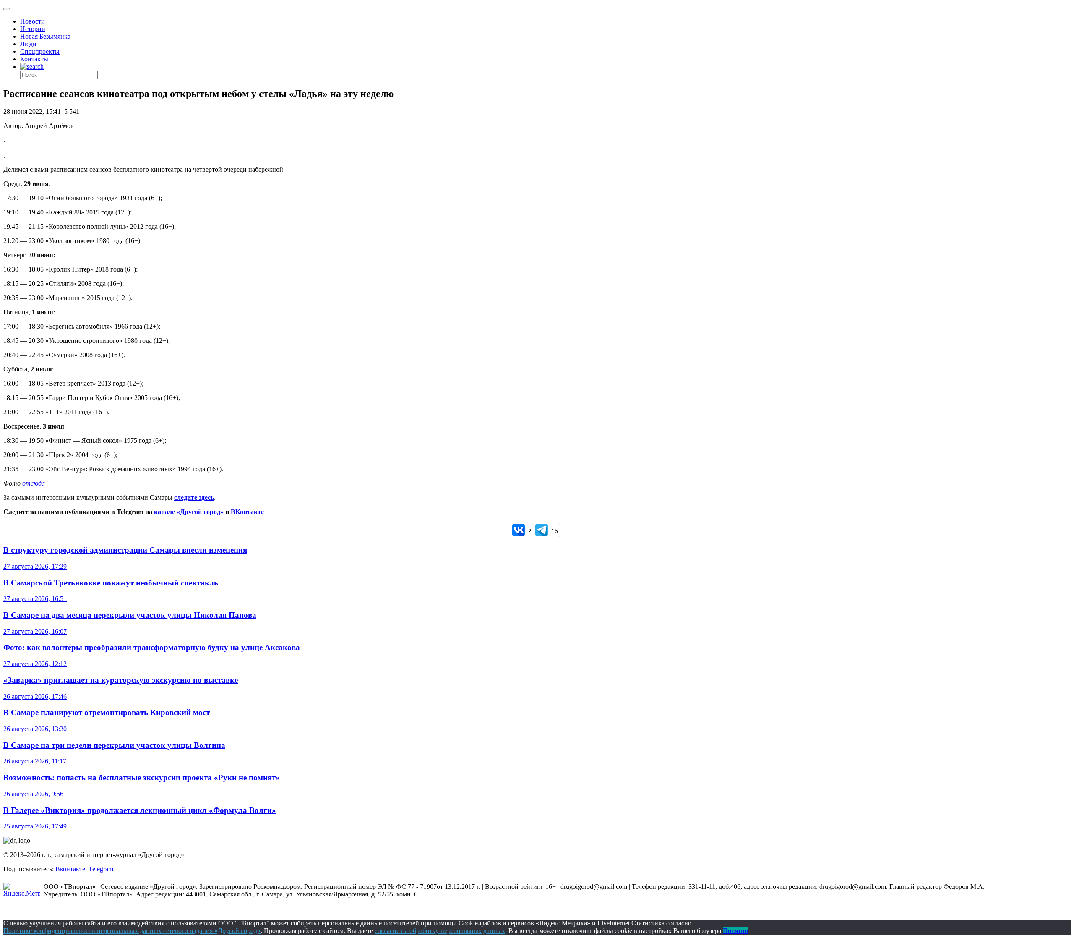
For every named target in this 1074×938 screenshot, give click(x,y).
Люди (28, 43)
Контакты (34, 59)
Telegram (101, 869)
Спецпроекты (40, 51)
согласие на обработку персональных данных (440, 930)
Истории (32, 28)
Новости (32, 21)
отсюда (33, 483)
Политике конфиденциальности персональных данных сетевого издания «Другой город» (132, 930)
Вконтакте (70, 869)
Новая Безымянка (45, 36)
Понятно (735, 930)
